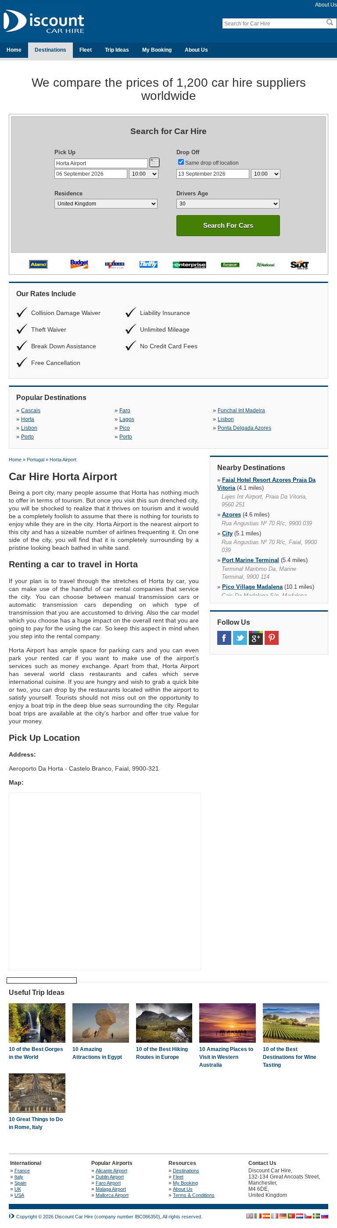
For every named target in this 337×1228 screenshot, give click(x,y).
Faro (124, 410)
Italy (18, 1176)
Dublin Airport (110, 1176)
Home (14, 50)
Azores (231, 514)
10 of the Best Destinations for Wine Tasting (289, 1057)
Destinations (50, 50)
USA (19, 1195)
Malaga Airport (111, 1189)
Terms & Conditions (194, 1195)
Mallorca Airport (112, 1195)
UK (17, 1189)
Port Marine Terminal (250, 560)
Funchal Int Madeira (241, 410)
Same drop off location (212, 163)
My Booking (157, 50)
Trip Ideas (117, 50)
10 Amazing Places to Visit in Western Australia (226, 1057)
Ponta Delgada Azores (244, 428)
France (22, 1170)
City (227, 533)
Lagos (126, 419)
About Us (326, 5)
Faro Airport (108, 1183)
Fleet (85, 50)
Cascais (30, 410)
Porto (27, 437)
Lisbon (226, 419)
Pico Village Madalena (252, 587)
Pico (124, 428)
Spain (20, 1183)
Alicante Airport (111, 1170)
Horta (27, 419)
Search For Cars (228, 225)
